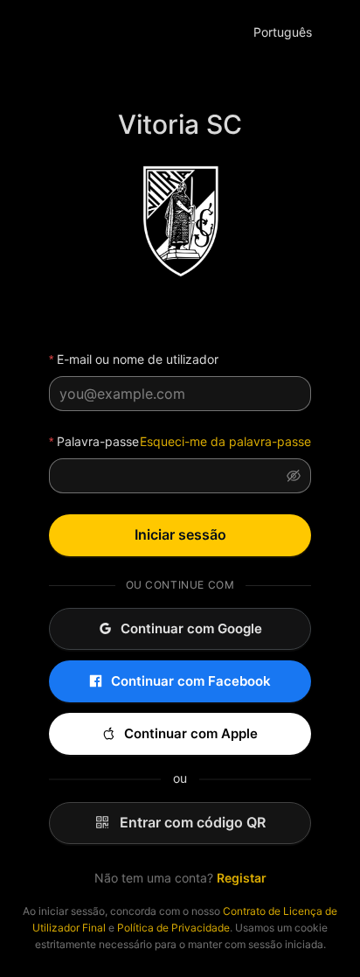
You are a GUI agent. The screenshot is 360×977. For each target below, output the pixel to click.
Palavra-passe (98, 441)
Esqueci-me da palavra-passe (225, 441)
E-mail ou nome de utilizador (137, 359)
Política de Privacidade (173, 927)
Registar (242, 877)
